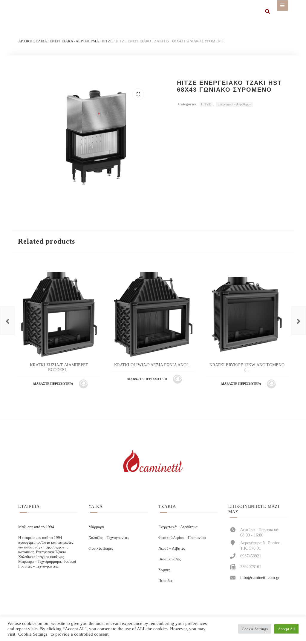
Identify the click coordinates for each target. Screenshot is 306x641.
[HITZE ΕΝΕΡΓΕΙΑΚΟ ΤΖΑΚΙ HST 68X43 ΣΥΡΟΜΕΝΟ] (298, 320)
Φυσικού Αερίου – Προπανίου (182, 537)
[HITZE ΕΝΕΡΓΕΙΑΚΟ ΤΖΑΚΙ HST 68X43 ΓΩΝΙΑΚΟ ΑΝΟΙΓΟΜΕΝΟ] (7, 320)
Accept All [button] (286, 629)
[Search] (267, 12)
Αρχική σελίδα (32, 41)
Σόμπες (164, 570)
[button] (138, 94)
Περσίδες (165, 580)
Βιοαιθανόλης (169, 559)
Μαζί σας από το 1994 (36, 527)
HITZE (107, 41)
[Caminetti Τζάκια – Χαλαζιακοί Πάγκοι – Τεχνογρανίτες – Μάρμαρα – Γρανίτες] (153, 461)
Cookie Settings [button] (255, 629)
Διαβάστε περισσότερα (53, 383)
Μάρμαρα (96, 527)
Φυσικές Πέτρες (100, 548)
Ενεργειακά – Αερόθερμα (178, 527)
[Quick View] (83, 383)
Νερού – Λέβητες (171, 548)
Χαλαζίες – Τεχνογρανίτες (108, 537)
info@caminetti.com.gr (260, 577)
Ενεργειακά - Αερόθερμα (74, 41)
